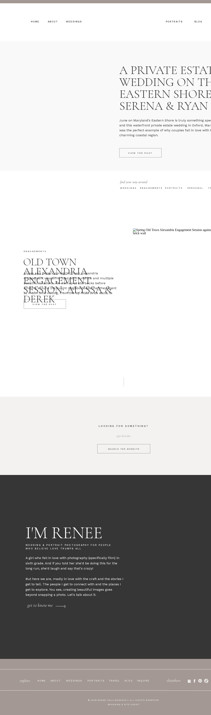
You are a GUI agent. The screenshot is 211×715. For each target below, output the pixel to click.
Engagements (35, 251)
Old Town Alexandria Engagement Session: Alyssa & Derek (67, 280)
